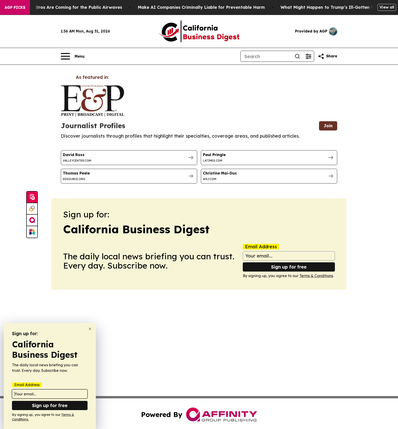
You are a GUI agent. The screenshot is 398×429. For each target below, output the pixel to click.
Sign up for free (289, 267)
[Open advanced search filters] (308, 56)
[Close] (90, 329)
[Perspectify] (32, 209)
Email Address (261, 246)
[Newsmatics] (32, 232)
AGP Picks (15, 7)
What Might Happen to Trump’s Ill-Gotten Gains (332, 7)
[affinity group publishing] (32, 220)
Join (328, 125)
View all (387, 7)
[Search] (297, 56)
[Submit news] (32, 197)
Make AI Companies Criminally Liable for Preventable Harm (201, 7)
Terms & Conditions (316, 275)
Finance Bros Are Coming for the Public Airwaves (70, 7)
